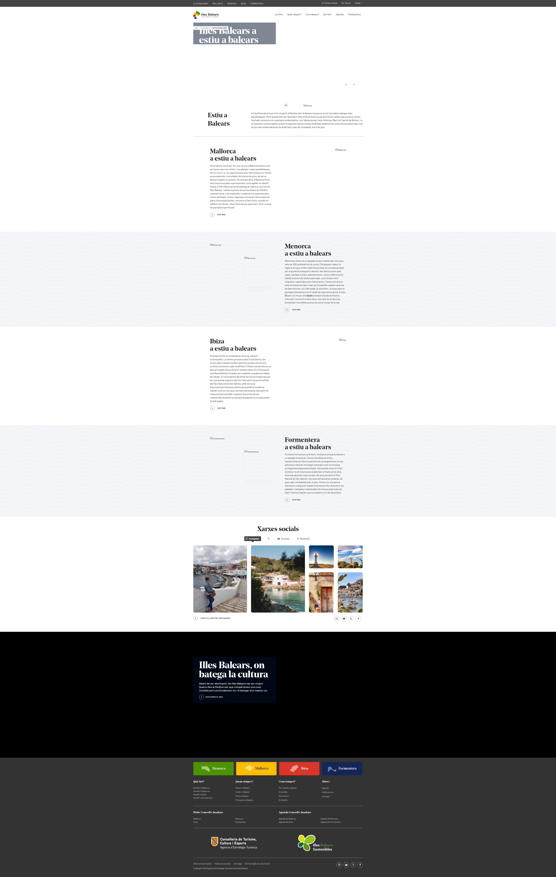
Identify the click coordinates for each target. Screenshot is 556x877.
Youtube (285, 538)
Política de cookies (222, 863)
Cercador (326, 796)
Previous (346, 84)
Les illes (279, 14)
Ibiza (195, 822)
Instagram (254, 538)
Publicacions (354, 14)
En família (283, 800)
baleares (205, 28)
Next (354, 84)
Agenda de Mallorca (287, 818)
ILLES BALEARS (200, 3)
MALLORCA (217, 3)
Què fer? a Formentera (202, 798)
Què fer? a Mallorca (201, 788)
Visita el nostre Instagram (215, 618)
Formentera (240, 822)
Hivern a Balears (243, 788)
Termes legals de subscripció (257, 863)
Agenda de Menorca (329, 818)
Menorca (239, 818)
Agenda (340, 14)
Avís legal (238, 863)
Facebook (305, 538)
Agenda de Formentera (331, 822)
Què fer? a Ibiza (199, 794)
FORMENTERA (256, 3)
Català (357, 3)
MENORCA (232, 3)
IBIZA (243, 3)
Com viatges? (312, 14)
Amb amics (284, 796)
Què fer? (327, 14)
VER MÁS (221, 214)
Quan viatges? (294, 14)
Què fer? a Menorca (201, 791)
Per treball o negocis (288, 788)
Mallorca (197, 818)
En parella (283, 792)
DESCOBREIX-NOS (214, 697)
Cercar (347, 3)
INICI (196, 28)
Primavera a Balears (244, 800)
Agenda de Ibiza (286, 822)
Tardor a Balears (243, 792)
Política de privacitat (202, 863)
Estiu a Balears (242, 796)
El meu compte (331, 3)
